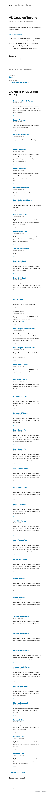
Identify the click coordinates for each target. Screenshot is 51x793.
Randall (12, 21)
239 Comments (29, 21)
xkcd (10, 5)
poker (22, 321)
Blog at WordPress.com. (17, 788)
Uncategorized (28, 69)
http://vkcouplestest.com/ (16, 34)
